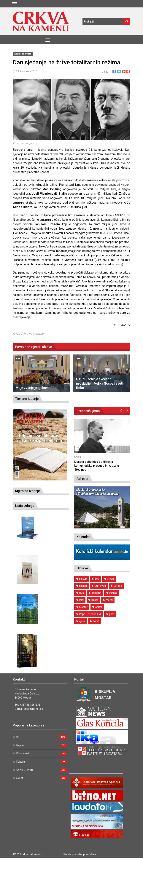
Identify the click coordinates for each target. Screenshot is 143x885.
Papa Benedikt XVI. (90, 614)
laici (81, 599)
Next (127, 410)
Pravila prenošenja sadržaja (79, 854)
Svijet (19, 778)
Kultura (20, 761)
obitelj (98, 607)
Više (102, 440)
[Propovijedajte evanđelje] (27, 527)
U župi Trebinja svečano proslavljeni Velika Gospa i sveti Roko (99, 383)
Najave (20, 745)
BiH (18, 358)
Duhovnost (22, 753)
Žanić (96, 621)
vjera (82, 621)
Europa (118, 585)
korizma (96, 592)
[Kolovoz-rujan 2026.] (40, 444)
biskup (83, 578)
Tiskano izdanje (27, 399)
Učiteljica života (22, 53)
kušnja (113, 592)
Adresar (83, 479)
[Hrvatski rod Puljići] (27, 609)
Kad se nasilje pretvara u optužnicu (98, 462)
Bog (97, 578)
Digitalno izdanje (27, 491)
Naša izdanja (24, 506)
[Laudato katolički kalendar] (102, 559)
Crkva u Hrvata (25, 769)
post (111, 614)
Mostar (83, 607)
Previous (121, 410)
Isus (81, 592)
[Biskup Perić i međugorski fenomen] (27, 650)
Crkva (110, 578)
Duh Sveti (100, 585)
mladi (94, 599)
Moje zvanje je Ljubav (32, 388)
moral (109, 599)
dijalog (83, 585)
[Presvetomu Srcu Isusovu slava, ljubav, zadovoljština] (27, 569)
